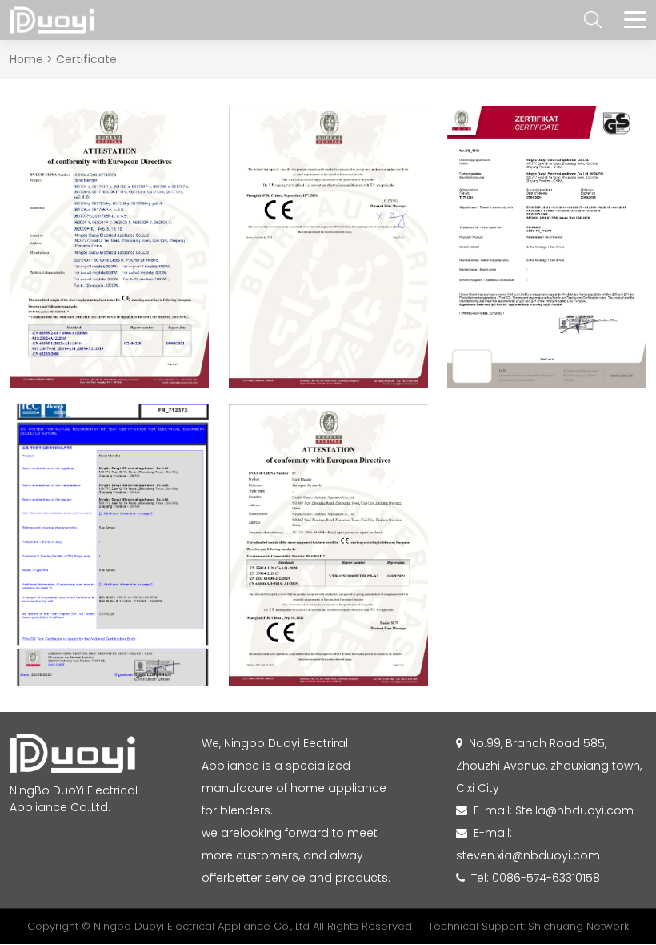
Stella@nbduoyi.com (574, 810)
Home (26, 59)
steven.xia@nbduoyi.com (528, 855)
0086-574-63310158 (546, 878)
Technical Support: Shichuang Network (528, 926)
